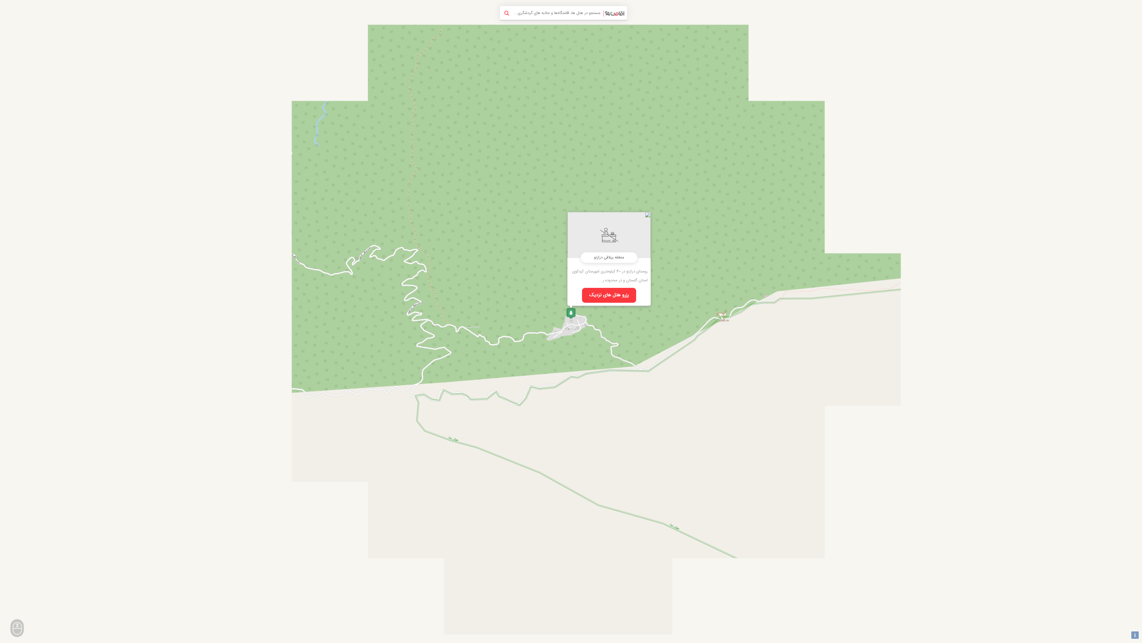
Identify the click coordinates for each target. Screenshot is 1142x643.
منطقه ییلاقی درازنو (609, 257)
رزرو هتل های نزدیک (609, 295)
